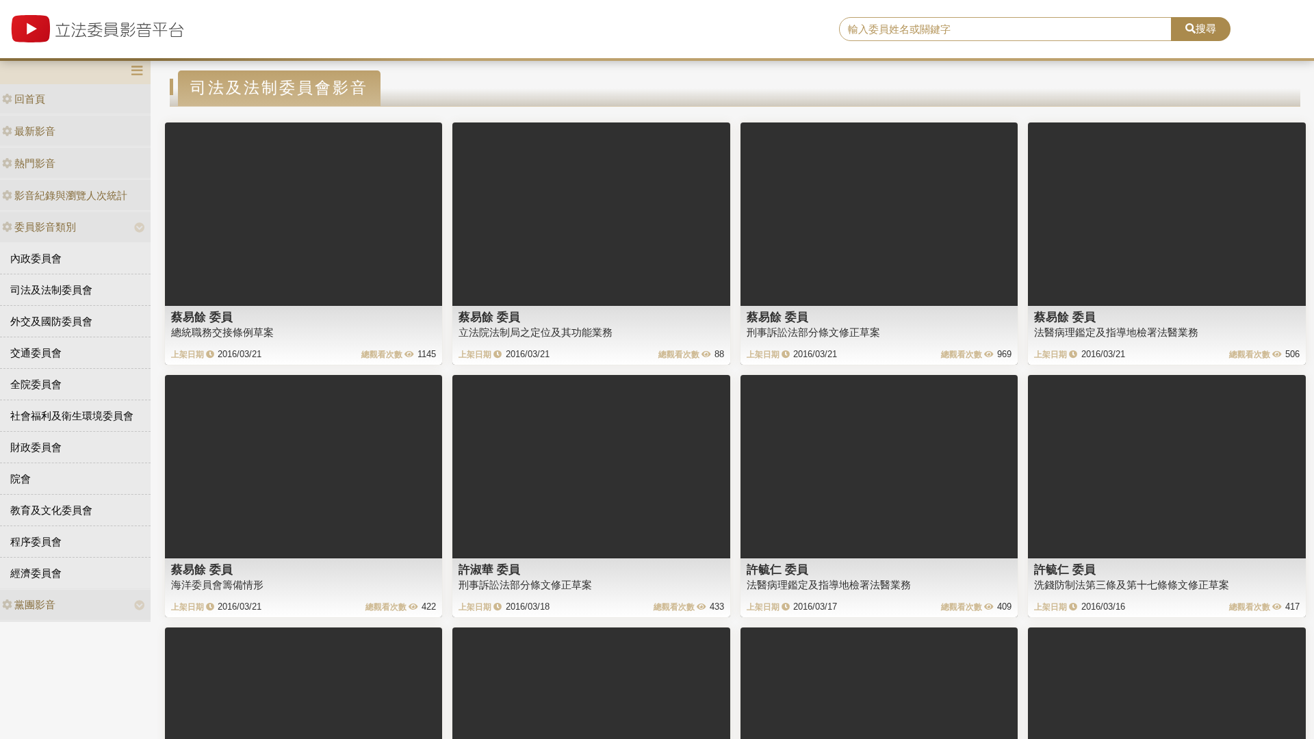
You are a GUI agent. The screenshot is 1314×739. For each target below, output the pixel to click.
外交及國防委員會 (51, 321)
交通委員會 (36, 353)
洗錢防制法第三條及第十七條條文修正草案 (1131, 585)
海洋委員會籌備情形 (217, 585)
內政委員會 (36, 258)
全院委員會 (36, 384)
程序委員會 (36, 541)
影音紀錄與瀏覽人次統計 (70, 195)
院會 (20, 478)
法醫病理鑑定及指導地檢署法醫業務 (1116, 332)
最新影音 (34, 131)
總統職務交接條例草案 (222, 332)
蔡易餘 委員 (202, 317)
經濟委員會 (36, 573)
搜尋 (1206, 28)
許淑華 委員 (489, 569)
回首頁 (29, 99)
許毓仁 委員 (777, 569)
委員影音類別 (45, 227)
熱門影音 (34, 163)
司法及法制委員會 (51, 290)
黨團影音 (34, 604)
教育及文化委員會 (51, 510)
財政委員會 (36, 447)
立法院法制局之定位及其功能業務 (536, 332)
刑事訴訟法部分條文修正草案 (813, 332)
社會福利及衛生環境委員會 (71, 416)
